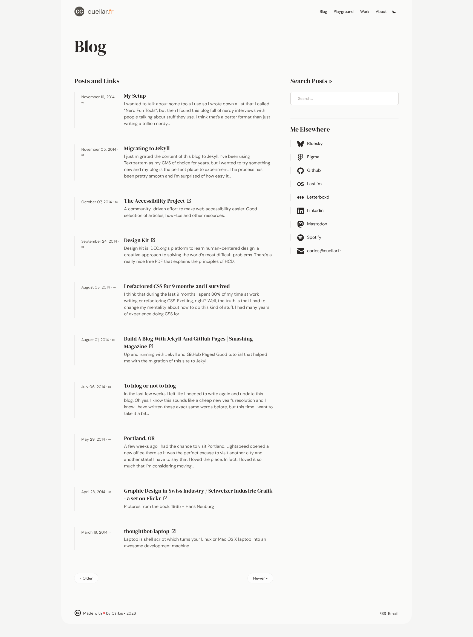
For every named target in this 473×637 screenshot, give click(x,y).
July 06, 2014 (96, 386)
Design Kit (140, 240)
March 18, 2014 (97, 532)
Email (392, 613)
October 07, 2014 (99, 201)
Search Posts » (311, 80)
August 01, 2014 (98, 339)
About (381, 11)
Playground (344, 11)
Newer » (260, 578)
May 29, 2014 (96, 439)
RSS (382, 613)
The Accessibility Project (158, 201)
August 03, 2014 (98, 287)
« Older (86, 578)
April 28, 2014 (96, 491)
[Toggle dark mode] (394, 10)
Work (364, 11)
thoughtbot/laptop (151, 531)
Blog (323, 11)
